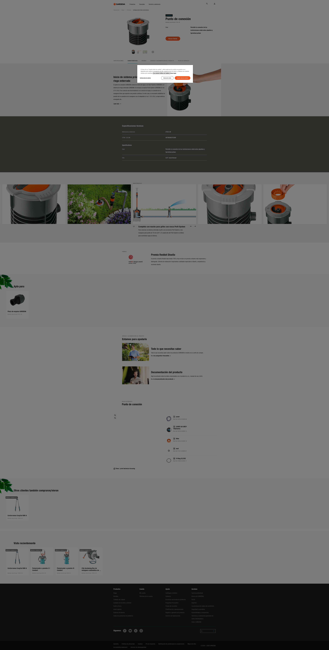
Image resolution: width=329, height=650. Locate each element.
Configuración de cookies (145, 78)
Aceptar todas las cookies (182, 78)
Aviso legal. (173, 73)
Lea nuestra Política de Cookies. (161, 73)
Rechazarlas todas (167, 78)
